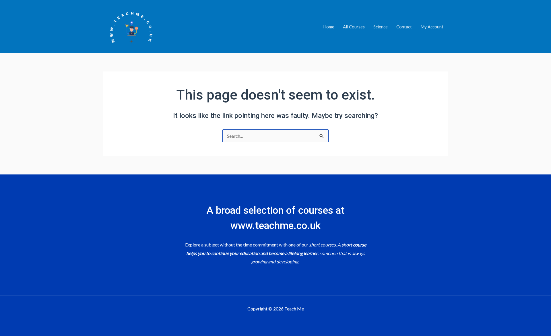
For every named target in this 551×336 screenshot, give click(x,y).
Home (328, 26)
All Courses (354, 26)
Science (380, 26)
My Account (431, 26)
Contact (404, 26)
